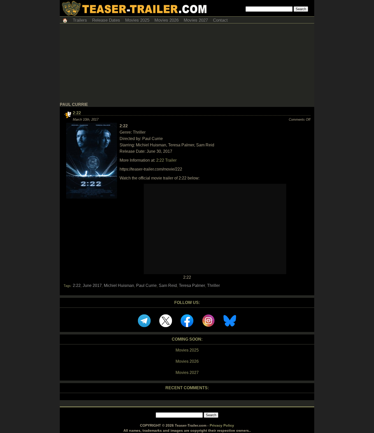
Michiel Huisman (119, 285)
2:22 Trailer (166, 160)
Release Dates (106, 20)
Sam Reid (168, 285)
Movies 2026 (166, 20)
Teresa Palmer (192, 285)
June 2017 (92, 285)
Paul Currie (146, 285)
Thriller (213, 285)
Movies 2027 (196, 20)
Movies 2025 (137, 20)
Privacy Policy (222, 425)
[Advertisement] (187, 64)
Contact (220, 20)
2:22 (77, 113)
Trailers (80, 20)
